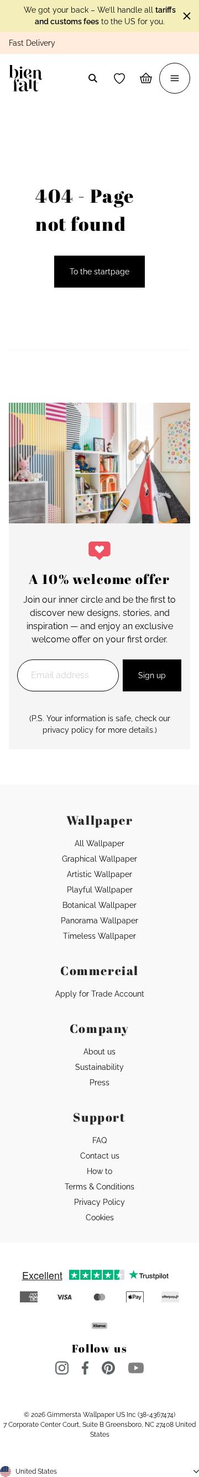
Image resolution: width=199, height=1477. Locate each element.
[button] (119, 78)
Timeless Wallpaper (99, 936)
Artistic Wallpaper (99, 874)
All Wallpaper (99, 843)
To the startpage (99, 271)
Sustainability (99, 1067)
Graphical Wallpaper (99, 858)
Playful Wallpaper (100, 889)
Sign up (152, 675)
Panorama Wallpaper (99, 920)
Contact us (99, 1155)
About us (99, 1051)
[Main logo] (28, 78)
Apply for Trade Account (99, 993)
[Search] (93, 78)
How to (99, 1171)
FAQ (99, 1140)
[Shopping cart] (146, 78)
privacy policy (68, 730)
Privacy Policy (99, 1202)
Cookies (100, 1217)
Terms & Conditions (99, 1186)
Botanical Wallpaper (99, 905)
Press (99, 1082)
